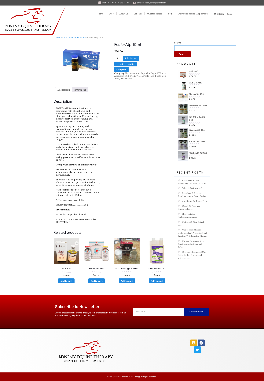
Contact (138, 13)
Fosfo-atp (148, 75)
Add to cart (131, 58)
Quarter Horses (154, 13)
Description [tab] (63, 89)
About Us (123, 13)
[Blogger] (193, 343)
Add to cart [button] (96, 281)
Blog (170, 13)
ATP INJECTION (133, 75)
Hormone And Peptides (75, 37)
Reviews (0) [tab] (80, 89)
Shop (111, 13)
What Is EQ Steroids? (192, 188)
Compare (121, 69)
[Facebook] (201, 343)
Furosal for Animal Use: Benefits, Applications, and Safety (191, 244)
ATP (159, 73)
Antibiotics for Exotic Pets (194, 201)
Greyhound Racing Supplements (193, 13)
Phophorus (126, 78)
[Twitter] (197, 349)
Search (177, 42)
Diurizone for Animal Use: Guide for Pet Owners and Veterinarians (192, 255)
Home (100, 13)
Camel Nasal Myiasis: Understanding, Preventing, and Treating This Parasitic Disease (192, 233)
